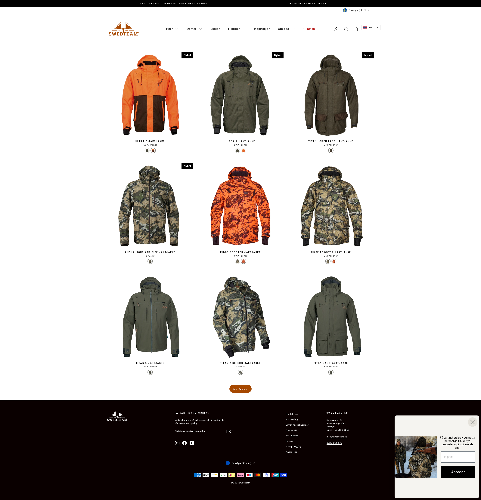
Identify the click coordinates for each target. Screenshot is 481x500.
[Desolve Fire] (243, 261)
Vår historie (292, 435)
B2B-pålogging (293, 446)
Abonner (458, 472)
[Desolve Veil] (150, 261)
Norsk (372, 27)
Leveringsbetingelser (297, 424)
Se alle (240, 388)
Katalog (290, 441)
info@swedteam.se (337, 436)
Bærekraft (291, 430)
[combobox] (371, 27)
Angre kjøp (291, 451)
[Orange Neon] (153, 150)
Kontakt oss (292, 413)
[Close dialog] (472, 422)
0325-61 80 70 (334, 442)
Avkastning (292, 419)
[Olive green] (147, 150)
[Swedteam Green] (150, 372)
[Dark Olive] (331, 150)
